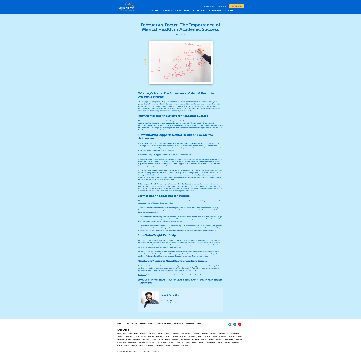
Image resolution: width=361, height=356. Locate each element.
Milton (215, 336)
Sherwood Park (143, 342)
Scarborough (132, 342)
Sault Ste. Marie (121, 342)
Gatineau (119, 336)
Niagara (128, 339)
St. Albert (152, 342)
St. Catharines (162, 342)
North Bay (136, 339)
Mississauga (222, 336)
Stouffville (179, 342)
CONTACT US (228, 10)
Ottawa (167, 339)
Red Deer (204, 339)
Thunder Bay (211, 342)
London (200, 336)
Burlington (152, 333)
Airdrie (119, 333)
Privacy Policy (146, 351)
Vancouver (235, 342)
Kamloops (159, 336)
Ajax (124, 333)
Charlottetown (185, 333)
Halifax (143, 336)
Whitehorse (159, 345)
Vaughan (119, 345)
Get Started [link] (237, 6)
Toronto (227, 342)
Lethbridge (192, 336)
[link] (127, 7)
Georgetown (128, 336)
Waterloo (134, 345)
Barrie (136, 333)
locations (240, 10)
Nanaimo (239, 336)
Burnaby (160, 333)
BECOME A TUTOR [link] (209, 6)
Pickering (175, 339)
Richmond (219, 339)
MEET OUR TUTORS (199, 10)
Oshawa (160, 339)
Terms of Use (155, 351)
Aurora (130, 333)
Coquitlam (204, 333)
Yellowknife (184, 345)
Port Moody (195, 339)
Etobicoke (222, 333)
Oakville (153, 339)
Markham (207, 336)
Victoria (126, 345)
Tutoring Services (182, 10)
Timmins (219, 342)
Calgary (167, 333)
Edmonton (213, 333)
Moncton (231, 336)
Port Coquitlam (185, 339)
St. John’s (171, 342)
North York (145, 339)
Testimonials (167, 10)
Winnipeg (176, 345)
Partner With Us (215, 10)
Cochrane (196, 333)
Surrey (194, 342)
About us (154, 10)
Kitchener (183, 336)
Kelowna (167, 336)
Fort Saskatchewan (233, 333)
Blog (199, 324)
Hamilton (151, 336)
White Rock (149, 345)
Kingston (175, 336)
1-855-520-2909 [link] (221, 6)
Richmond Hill (228, 339)
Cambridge (175, 333)
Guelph (137, 336)
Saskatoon (239, 339)
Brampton (143, 333)
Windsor (167, 345)
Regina (211, 339)
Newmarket (120, 339)
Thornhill (201, 342)
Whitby (141, 345)
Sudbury (187, 342)
